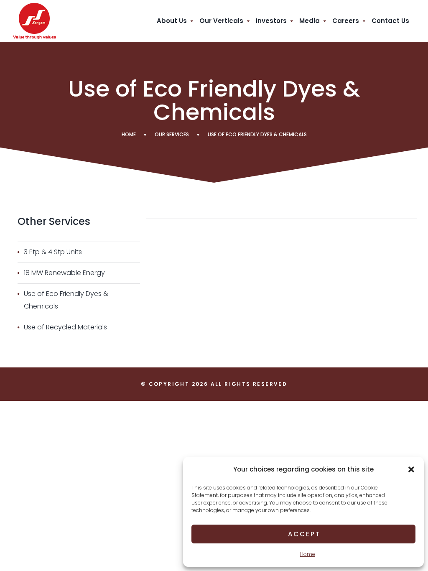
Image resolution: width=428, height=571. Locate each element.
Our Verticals (221, 20)
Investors (271, 20)
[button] (411, 469)
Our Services (172, 134)
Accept (304, 534)
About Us (172, 20)
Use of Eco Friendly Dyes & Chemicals (66, 300)
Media (309, 20)
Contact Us (390, 20)
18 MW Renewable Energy (64, 273)
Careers (345, 20)
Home (307, 554)
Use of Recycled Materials (65, 327)
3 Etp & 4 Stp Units (53, 252)
